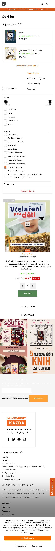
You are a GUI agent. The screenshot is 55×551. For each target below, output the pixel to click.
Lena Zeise (12, 149)
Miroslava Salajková (16, 156)
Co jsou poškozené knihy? (11, 479)
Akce (10, 113)
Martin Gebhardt (15, 153)
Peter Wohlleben (15, 160)
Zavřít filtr (10, 88)
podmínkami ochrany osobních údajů (15, 398)
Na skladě (12, 109)
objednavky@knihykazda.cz (20, 433)
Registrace (6, 511)
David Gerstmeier (15, 138)
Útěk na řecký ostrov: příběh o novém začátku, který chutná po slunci (26, 490)
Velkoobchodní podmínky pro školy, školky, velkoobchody (23, 467)
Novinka (11, 117)
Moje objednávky (8, 514)
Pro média (6, 460)
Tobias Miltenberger (16, 171)
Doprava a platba (9, 463)
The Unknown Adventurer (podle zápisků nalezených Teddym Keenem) (25, 175)
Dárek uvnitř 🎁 (52, 487)
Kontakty (5, 457)
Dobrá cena (13, 121)
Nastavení (21, 546)
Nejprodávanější (33, 84)
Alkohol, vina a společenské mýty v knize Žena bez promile (23, 493)
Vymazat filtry (26, 191)
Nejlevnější (31, 78)
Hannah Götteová (15, 142)
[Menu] (4, 4)
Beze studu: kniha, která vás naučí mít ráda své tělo (20, 497)
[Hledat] (42, 3)
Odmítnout (37, 546)
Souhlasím (29, 538)
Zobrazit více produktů (26, 66)
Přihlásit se (38, 398)
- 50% (10, 124)
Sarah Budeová (15, 167)
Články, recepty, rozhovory (11, 473)
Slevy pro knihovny (9, 470)
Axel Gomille (13, 134)
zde (31, 532)
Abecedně (31, 89)
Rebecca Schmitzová (16, 163)
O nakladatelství (8, 476)
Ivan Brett (12, 145)
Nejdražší (42, 78)
